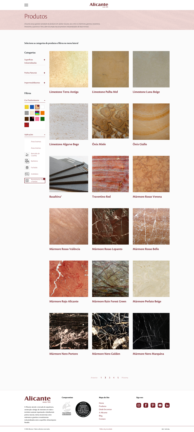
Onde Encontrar (105, 409)
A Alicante (103, 413)
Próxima (125, 378)
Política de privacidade (106, 429)
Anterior (94, 378)
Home (101, 403)
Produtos (102, 406)
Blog (100, 416)
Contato (102, 419)
